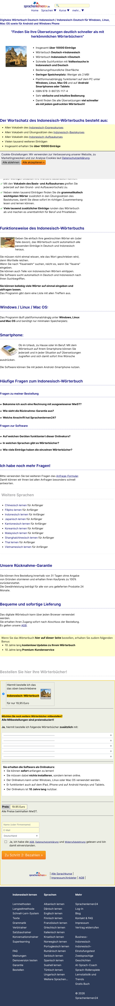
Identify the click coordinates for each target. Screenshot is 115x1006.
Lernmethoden (22, 904)
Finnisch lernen (53, 918)
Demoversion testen (25, 960)
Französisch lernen (55, 923)
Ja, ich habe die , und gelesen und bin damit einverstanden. (57, 842)
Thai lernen (12, 542)
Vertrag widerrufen (87, 927)
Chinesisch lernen (16, 505)
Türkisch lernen (53, 969)
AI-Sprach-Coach (86, 965)
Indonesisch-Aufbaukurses (46, 137)
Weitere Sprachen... (56, 979)
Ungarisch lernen (54, 974)
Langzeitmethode (23, 908)
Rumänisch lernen (55, 951)
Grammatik (19, 923)
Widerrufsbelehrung (75, 841)
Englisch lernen (53, 913)
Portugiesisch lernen (56, 946)
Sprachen (47, 10)
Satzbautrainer (22, 932)
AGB (24, 625)
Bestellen (18, 969)
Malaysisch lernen (16, 533)
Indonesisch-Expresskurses (46, 127)
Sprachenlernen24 (86, 904)
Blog (78, 913)
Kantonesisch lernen (17, 523)
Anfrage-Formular (67, 476)
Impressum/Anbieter (64, 877)
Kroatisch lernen (54, 936)
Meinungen (19, 955)
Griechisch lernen (54, 927)
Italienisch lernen (54, 932)
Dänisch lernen (53, 908)
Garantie (18, 965)
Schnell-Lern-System (26, 913)
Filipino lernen (13, 509)
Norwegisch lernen (55, 941)
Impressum (82, 923)
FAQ (15, 951)
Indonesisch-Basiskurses (68, 132)
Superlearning (21, 941)
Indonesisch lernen (16, 514)
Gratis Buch (82, 983)
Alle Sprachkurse (61, 873)
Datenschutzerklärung (47, 841)
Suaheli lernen (52, 965)
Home (34, 10)
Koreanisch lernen (16, 528)
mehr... (76, 10)
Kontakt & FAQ (84, 918)
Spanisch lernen (54, 960)
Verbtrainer (20, 927)
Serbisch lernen (53, 955)
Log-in (79, 908)
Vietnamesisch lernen (18, 546)
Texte (16, 918)
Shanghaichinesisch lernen (21, 537)
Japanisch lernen (15, 519)
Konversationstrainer (25, 936)
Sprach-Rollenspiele (87, 969)
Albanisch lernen (54, 904)
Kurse (62, 10)
